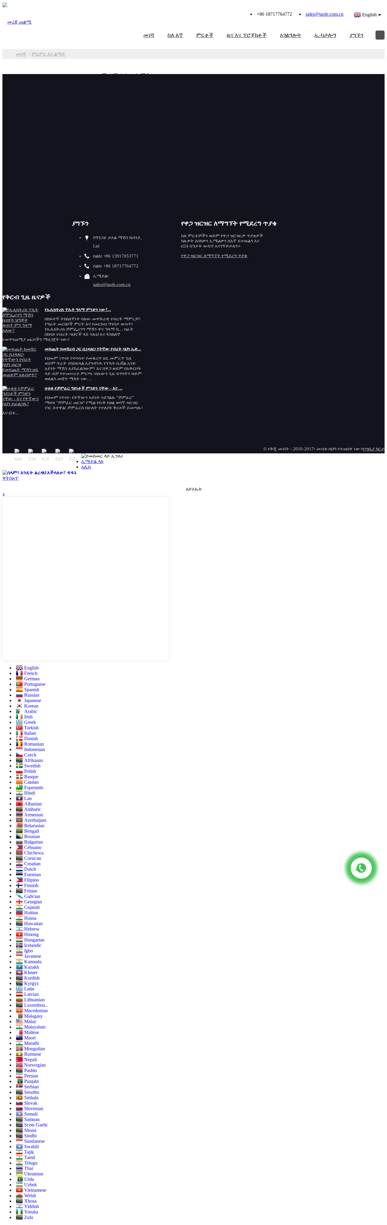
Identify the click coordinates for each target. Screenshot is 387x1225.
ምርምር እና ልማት (49, 54)
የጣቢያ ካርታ (374, 448)
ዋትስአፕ (10, 478)
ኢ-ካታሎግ (325, 35)
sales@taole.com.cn (324, 14)
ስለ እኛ (175, 35)
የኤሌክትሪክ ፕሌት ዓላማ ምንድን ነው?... (78, 309)
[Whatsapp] (361, 868)
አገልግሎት (290, 35)
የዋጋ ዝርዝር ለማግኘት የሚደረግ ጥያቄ (214, 255)
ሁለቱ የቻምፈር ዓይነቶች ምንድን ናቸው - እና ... (83, 388)
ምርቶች (204, 35)
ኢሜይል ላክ (92, 461)
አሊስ (86, 466)
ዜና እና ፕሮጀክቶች (247, 35)
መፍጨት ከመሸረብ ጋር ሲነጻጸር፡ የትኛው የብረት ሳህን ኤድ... (93, 349)
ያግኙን (356, 35)
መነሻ (148, 35)
